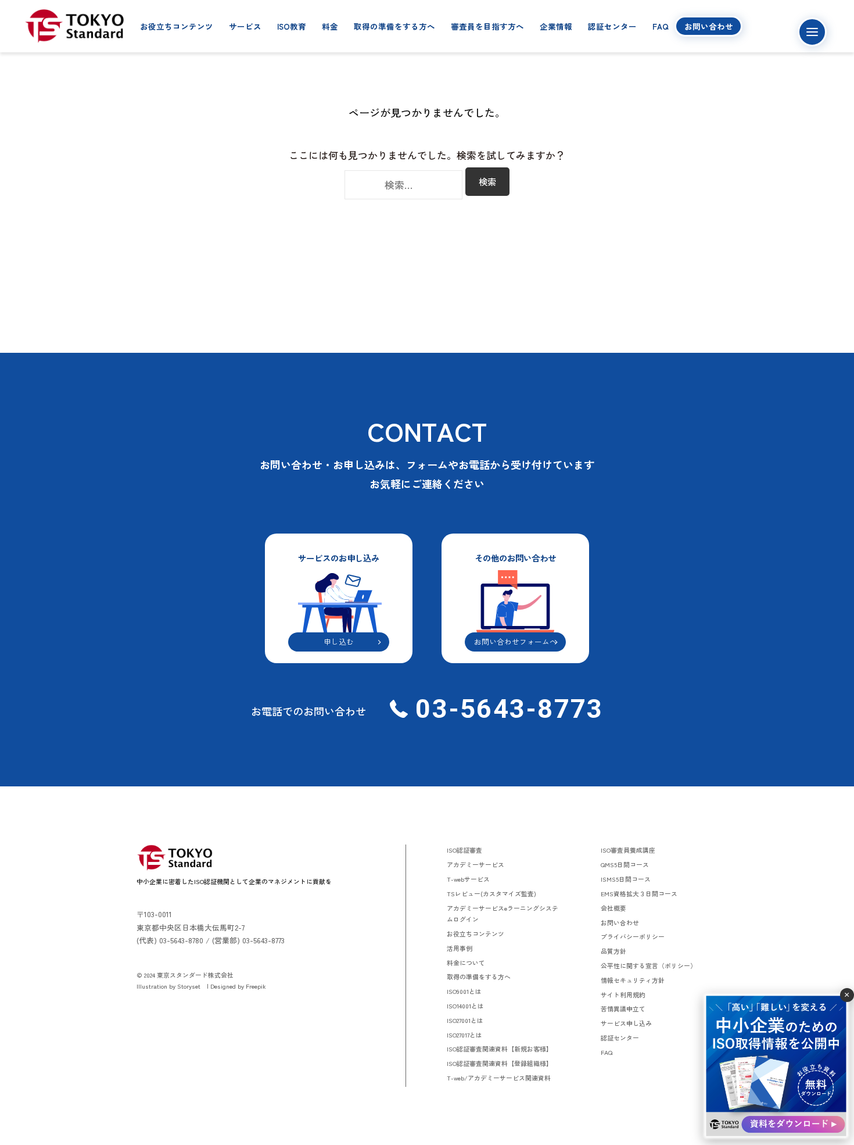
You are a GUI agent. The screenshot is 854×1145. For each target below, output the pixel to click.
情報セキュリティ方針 (633, 980)
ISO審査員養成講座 (628, 849)
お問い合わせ (708, 26)
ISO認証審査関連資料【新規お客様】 (499, 1048)
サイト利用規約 (623, 994)
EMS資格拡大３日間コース (639, 893)
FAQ (660, 26)
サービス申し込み (626, 1023)
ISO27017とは (464, 1034)
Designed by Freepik (238, 985)
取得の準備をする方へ (394, 26)
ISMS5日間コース (626, 878)
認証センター (612, 26)
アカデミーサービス (475, 864)
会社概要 (613, 908)
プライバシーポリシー (633, 936)
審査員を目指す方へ (487, 26)
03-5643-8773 (505, 708)
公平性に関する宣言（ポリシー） (649, 965)
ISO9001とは (464, 991)
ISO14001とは (465, 1005)
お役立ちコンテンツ (176, 26)
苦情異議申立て (623, 1008)
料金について (466, 962)
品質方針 (613, 951)
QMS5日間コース (625, 864)
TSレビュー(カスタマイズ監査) (491, 893)
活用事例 (459, 948)
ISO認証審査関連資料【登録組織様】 (499, 1063)
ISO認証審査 (464, 849)
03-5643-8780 (181, 940)
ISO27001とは (465, 1020)
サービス (245, 26)
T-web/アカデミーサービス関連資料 (499, 1077)
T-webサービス (468, 878)
